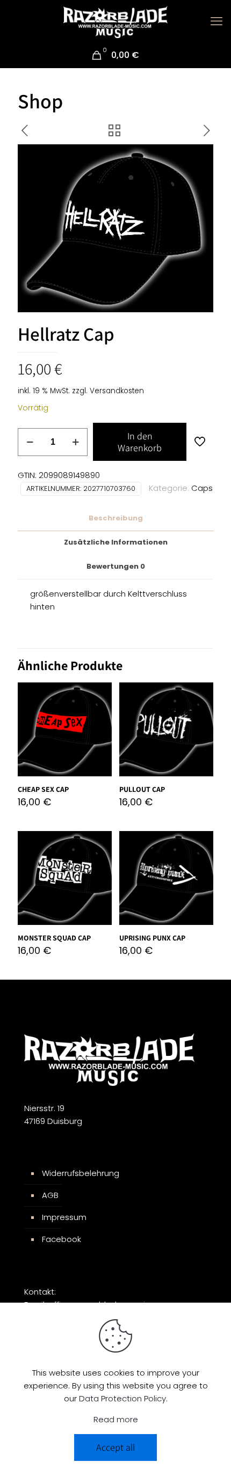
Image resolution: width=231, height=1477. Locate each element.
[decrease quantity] (29, 442)
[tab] (115, 518)
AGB (50, 1195)
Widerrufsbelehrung (80, 1173)
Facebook (61, 1239)
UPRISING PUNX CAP (152, 938)
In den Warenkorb (140, 442)
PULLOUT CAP (142, 789)
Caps (202, 488)
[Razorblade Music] (115, 21)
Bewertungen (115, 566)
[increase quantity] (75, 442)
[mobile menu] (216, 21)
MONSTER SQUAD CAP (54, 938)
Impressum (64, 1217)
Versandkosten (117, 391)
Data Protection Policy (122, 1398)
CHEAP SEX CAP (43, 789)
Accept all (115, 1447)
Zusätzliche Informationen (116, 542)
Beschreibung (116, 518)
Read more (115, 1419)
